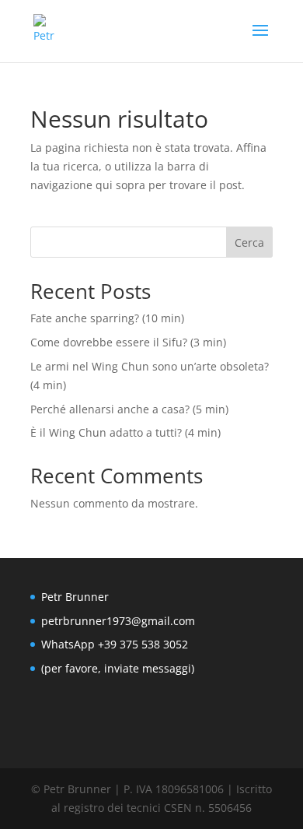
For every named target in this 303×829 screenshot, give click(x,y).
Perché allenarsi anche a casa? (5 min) (129, 409)
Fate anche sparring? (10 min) (107, 318)
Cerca (249, 242)
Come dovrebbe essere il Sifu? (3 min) (128, 342)
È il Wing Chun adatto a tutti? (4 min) (125, 432)
